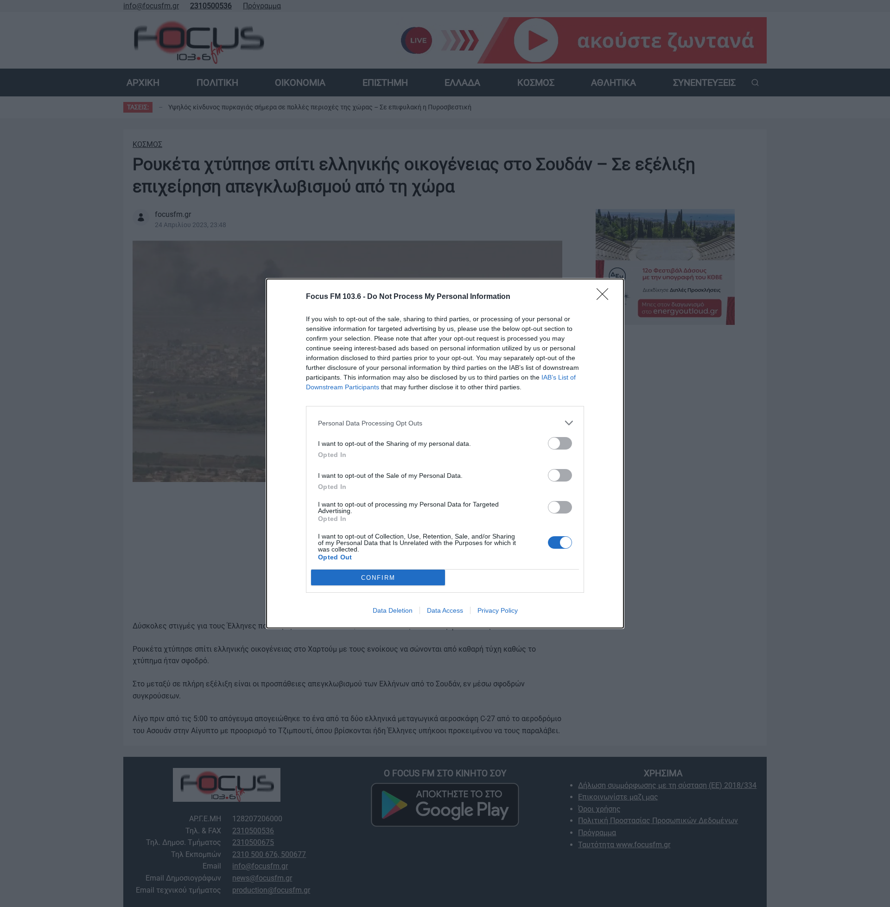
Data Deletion (393, 610)
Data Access (445, 610)
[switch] (560, 443)
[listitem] (445, 423)
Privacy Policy (497, 610)
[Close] (605, 297)
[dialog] (445, 453)
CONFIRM (378, 577)
